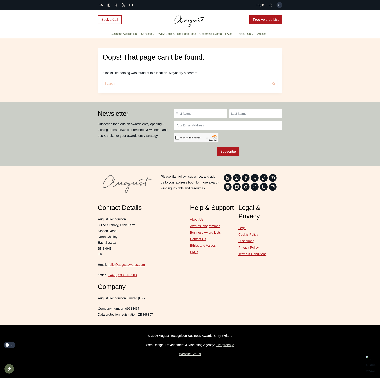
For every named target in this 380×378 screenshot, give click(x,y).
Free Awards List (266, 19)
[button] (371, 365)
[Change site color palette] (279, 5)
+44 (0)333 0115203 (122, 275)
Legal (242, 228)
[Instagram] (108, 5)
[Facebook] (116, 5)
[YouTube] (131, 5)
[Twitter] (255, 178)
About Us (196, 219)
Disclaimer (246, 241)
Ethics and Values (203, 245)
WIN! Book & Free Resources (177, 33)
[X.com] (123, 5)
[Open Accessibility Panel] (9, 369)
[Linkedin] (101, 5)
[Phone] (264, 187)
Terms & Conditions (252, 254)
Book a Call (109, 19)
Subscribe (228, 151)
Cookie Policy (248, 234)
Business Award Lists (205, 232)
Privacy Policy (248, 247)
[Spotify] (228, 187)
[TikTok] (264, 178)
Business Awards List (124, 33)
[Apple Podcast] (237, 187)
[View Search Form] (270, 5)
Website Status (190, 354)
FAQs (194, 252)
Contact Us (198, 239)
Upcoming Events (210, 33)
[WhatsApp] (255, 187)
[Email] (273, 187)
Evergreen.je (225, 345)
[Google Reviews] (246, 187)
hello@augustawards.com (126, 265)
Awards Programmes (205, 226)
